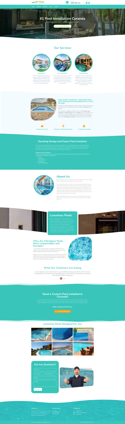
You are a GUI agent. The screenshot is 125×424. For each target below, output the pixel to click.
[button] (32, 275)
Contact (56, 6)
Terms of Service (90, 422)
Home (33, 6)
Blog (51, 6)
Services (45, 6)
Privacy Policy (83, 422)
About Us (39, 6)
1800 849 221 (75, 3)
